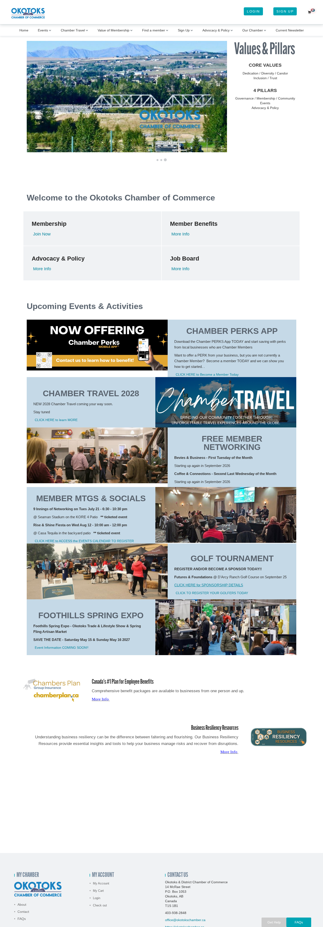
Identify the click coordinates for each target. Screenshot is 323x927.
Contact (23, 912)
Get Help (274, 922)
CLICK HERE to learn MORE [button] (56, 420)
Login (253, 11)
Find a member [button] (153, 30)
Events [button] (43, 30)
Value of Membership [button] (113, 30)
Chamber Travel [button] (73, 30)
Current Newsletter (290, 30)
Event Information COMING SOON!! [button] (61, 647)
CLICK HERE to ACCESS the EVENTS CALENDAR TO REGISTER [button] (84, 541)
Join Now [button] (42, 234)
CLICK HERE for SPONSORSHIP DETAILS (208, 585)
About (21, 904)
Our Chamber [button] (252, 30)
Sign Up (284, 11)
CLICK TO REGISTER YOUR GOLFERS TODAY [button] (212, 593)
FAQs (21, 919)
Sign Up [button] (184, 30)
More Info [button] (180, 234)
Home (23, 30)
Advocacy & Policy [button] (216, 30)
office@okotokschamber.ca (185, 920)
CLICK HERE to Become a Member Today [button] (207, 374)
